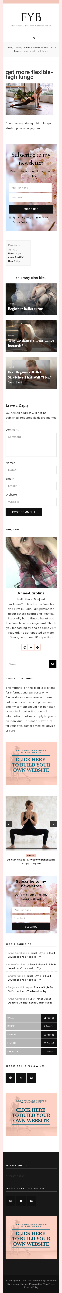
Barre (31, 855)
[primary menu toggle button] (25, 38)
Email (10, 478)
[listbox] (31, 831)
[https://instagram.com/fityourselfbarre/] (10, 1201)
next (53, 824)
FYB (31, 18)
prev (9, 824)
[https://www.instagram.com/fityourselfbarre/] (21, 1078)
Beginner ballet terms (26, 308)
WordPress (48, 1283)
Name (10, 463)
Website (11, 494)
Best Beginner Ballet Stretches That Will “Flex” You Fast (30, 377)
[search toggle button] (34, 38)
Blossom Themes (19, 1283)
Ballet (11, 303)
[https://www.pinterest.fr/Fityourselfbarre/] (10, 1078)
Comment (12, 429)
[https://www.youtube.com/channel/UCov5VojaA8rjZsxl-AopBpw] (31, 1078)
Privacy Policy (15, 1175)
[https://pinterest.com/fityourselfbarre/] (31, 1201)
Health (17, 47)
